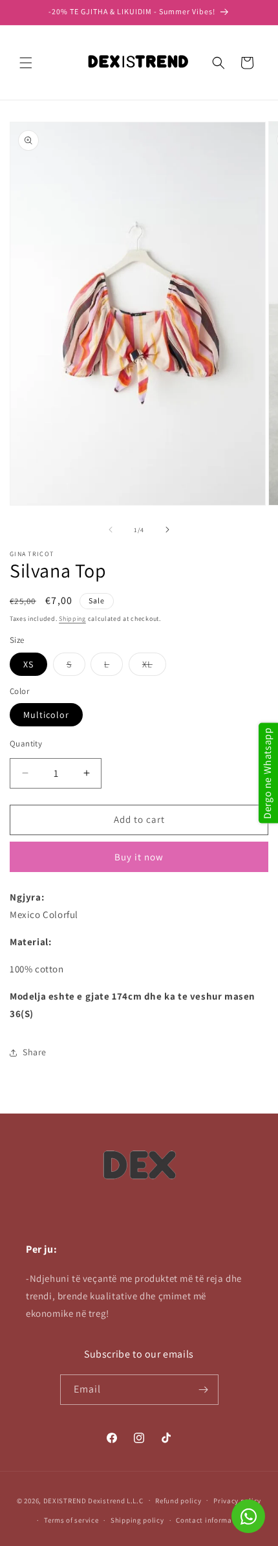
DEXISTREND (65, 1500)
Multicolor (46, 715)
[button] (26, 63)
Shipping (72, 618)
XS (28, 664)
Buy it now (139, 857)
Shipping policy (137, 1520)
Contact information (211, 1520)
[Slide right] (167, 529)
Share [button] (35, 1052)
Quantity (26, 743)
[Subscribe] (203, 1389)
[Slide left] (110, 529)
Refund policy (178, 1500)
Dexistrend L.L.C (115, 1500)
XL (154, 667)
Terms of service (71, 1520)
